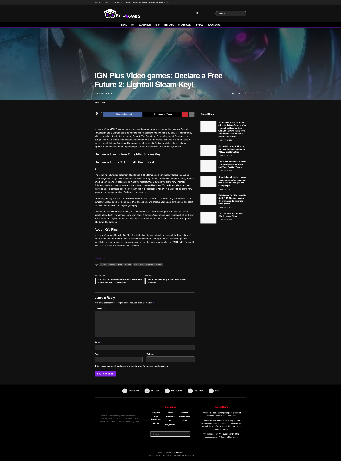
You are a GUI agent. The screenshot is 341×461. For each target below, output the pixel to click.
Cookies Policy (118, 2)
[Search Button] (243, 13)
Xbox (157, 24)
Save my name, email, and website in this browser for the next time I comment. (132, 366)
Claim (103, 265)
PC (132, 24)
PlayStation (144, 24)
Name (98, 342)
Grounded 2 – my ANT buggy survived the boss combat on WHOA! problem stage (231, 149)
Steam (159, 265)
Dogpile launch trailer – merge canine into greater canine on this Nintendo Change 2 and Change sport (232, 181)
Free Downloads (156, 418)
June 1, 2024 (100, 93)
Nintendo (169, 24)
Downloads (214, 24)
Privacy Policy (164, 2)
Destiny (112, 265)
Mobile (156, 423)
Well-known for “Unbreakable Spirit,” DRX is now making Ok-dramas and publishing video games (232, 199)
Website (150, 354)
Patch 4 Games (176, 452)
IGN (135, 265)
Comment (100, 308)
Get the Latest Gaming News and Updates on (141, 2)
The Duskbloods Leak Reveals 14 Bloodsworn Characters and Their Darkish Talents (232, 164)
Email (98, 354)
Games (128, 265)
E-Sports (156, 412)
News (170, 412)
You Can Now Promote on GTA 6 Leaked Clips (230, 215)
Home (124, 24)
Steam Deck (184, 24)
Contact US (107, 2)
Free (120, 265)
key (141, 265)
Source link (100, 258)
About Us (98, 2)
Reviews (199, 24)
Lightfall (149, 265)
